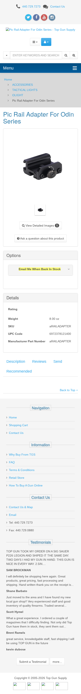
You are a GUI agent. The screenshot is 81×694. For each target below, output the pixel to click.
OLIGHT (17, 95)
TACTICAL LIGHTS (24, 90)
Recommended (19, 371)
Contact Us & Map (21, 507)
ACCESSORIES (22, 84)
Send (57, 361)
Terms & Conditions (21, 470)
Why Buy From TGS (22, 454)
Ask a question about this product (42, 238)
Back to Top (68, 390)
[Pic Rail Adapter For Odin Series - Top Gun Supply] (40, 29)
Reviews (39, 361)
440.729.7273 (31, 6)
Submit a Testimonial (32, 661)
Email (12, 514)
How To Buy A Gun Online (26, 485)
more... (57, 661)
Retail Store (16, 477)
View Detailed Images (41, 225)
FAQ (12, 462)
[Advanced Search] (74, 55)
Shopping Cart (18, 425)
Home (8, 79)
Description (15, 361)
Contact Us (57, 6)
